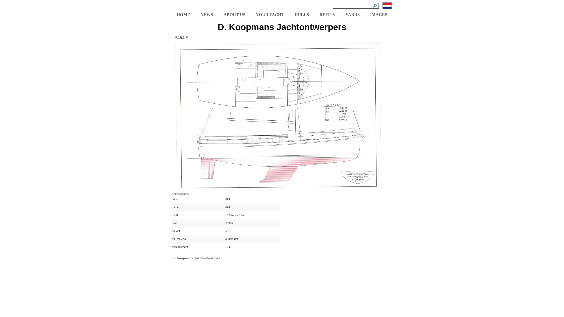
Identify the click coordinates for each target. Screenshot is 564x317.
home (183, 14)
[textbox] (356, 6)
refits (327, 14)
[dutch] (387, 5)
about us (234, 14)
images (378, 14)
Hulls (302, 14)
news (206, 14)
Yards (352, 14)
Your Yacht (270, 14)
